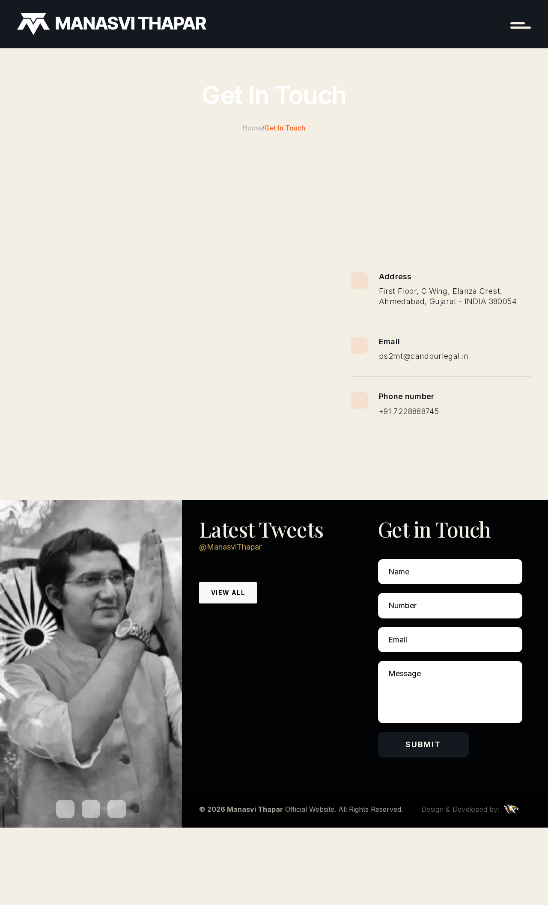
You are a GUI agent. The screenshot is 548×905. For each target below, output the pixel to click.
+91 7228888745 (409, 411)
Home (252, 128)
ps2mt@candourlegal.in (424, 356)
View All (228, 592)
